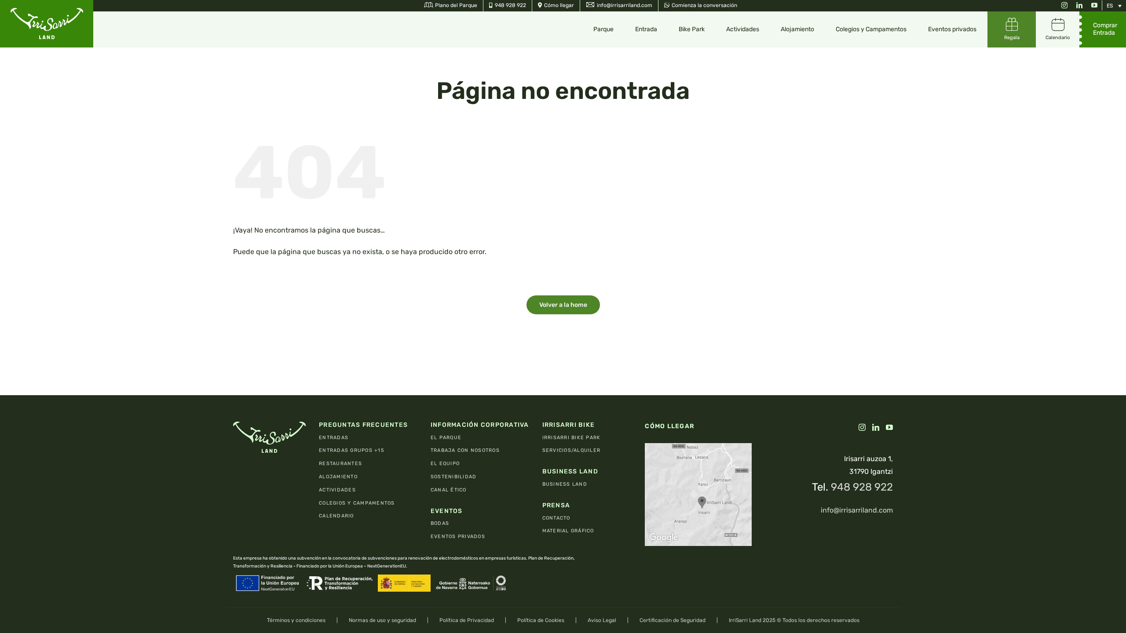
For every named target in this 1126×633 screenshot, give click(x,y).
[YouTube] (889, 427)
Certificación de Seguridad (673, 620)
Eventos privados (458, 536)
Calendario (336, 516)
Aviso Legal (602, 620)
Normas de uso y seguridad (382, 620)
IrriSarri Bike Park (571, 437)
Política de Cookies (540, 620)
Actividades (337, 490)
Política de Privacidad (466, 620)
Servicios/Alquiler (571, 450)
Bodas (440, 523)
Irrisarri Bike (568, 425)
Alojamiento (338, 477)
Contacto (556, 518)
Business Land (570, 471)
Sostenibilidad (454, 477)
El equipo (445, 463)
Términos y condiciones (296, 620)
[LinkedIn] (875, 427)
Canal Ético (449, 490)
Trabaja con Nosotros (465, 450)
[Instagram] (862, 427)
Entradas (333, 437)
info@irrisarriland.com (857, 510)
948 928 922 (862, 487)
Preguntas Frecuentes (363, 425)
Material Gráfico (568, 531)
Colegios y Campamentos (357, 503)
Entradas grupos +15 (351, 450)
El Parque (446, 437)
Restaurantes (340, 463)
